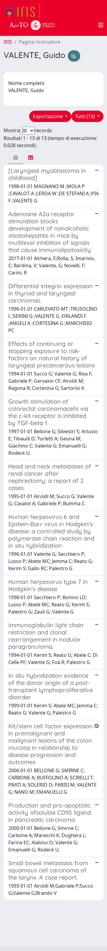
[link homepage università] (32, 25)
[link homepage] (22, 11)
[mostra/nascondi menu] (100, 25)
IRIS (8, 42)
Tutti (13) (85, 116)
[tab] (15, 157)
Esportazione (48, 116)
